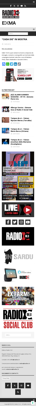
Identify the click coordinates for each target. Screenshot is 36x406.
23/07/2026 (16, 147)
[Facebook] (10, 6)
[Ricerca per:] (18, 33)
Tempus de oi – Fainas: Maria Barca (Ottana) (20, 130)
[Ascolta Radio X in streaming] (18, 216)
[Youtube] (21, 6)
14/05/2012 (7, 44)
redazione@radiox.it (12, 369)
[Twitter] (14, 6)
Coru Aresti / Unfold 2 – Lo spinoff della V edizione (24, 191)
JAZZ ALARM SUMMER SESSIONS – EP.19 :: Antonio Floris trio (22, 97)
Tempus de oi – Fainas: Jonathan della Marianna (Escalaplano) (21, 142)
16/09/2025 (8, 198)
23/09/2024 (8, 186)
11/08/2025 (25, 198)
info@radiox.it (15, 359)
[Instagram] (18, 6)
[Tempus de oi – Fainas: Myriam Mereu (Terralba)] (5, 120)
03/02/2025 (23, 174)
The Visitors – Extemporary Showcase (24, 179)
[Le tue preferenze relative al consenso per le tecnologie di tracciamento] (33, 403)
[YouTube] (27, 222)
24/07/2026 (16, 134)
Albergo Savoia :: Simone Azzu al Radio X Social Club (21, 108)
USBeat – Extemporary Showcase (17, 169)
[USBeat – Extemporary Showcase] (18, 164)
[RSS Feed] (25, 6)
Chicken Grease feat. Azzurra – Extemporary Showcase (8, 179)
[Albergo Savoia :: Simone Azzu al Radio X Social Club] (5, 109)
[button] (33, 1)
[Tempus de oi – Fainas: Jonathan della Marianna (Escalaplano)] (5, 141)
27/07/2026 (16, 123)
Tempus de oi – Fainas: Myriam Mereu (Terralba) (21, 119)
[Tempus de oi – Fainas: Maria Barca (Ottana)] (5, 130)
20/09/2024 (25, 186)
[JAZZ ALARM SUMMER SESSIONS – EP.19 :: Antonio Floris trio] (5, 96)
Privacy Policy (6, 378)
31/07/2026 (16, 101)
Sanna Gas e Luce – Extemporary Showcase (10, 191)
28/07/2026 (16, 112)
